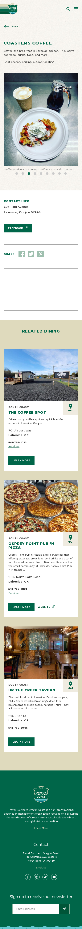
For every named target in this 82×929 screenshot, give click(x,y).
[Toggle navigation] (76, 9)
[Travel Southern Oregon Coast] (9, 9)
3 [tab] (29, 177)
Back (14, 26)
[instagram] (36, 881)
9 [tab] (65, 177)
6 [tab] (47, 177)
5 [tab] (41, 177)
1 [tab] (16, 177)
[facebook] (28, 881)
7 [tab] (53, 177)
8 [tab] (59, 177)
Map (70, 414)
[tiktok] (45, 881)
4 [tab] (35, 177)
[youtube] (54, 881)
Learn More (21, 464)
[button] (31, 258)
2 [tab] (23, 177)
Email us (13, 450)
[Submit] (64, 913)
